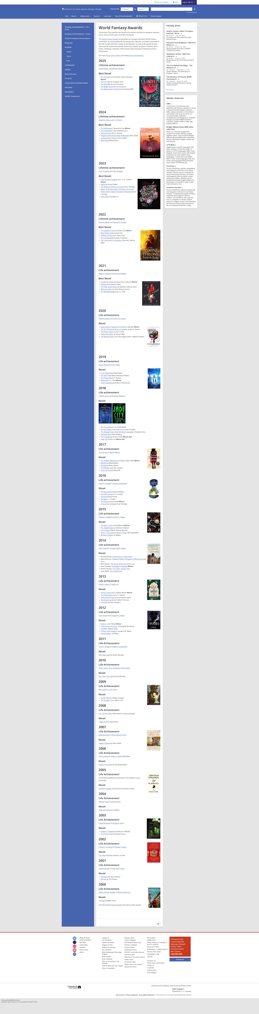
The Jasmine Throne (108, 231)
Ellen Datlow (103, 548)
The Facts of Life (107, 834)
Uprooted (104, 497)
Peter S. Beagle (104, 647)
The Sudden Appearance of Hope (113, 461)
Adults (69, 52)
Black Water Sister (107, 233)
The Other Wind (104, 855)
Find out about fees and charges (112, 966)
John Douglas (118, 171)
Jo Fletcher (118, 120)
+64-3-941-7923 (176, 954)
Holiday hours (151, 940)
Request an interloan (109, 947)
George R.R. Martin (118, 615)
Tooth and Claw (104, 810)
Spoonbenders (106, 434)
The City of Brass (107, 427)
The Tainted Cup (107, 77)
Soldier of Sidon (104, 743)
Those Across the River (109, 626)
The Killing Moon (107, 595)
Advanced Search (192, 12)
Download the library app (132, 942)
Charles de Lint (104, 396)
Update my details (108, 942)
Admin (82, 952)
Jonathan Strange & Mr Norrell (109, 788)
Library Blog (83, 945)
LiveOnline (150, 968)
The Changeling (106, 437)
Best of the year (70, 74)
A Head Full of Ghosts (108, 504)
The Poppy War (106, 378)
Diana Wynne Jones (119, 735)
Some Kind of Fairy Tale (109, 597)
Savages (104, 499)
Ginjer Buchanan (105, 120)
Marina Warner (115, 452)
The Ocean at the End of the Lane (122, 564)
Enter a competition (108, 968)
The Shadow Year (107, 700)
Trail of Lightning (107, 383)
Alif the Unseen (106, 593)
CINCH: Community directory (134, 952)
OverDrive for (173, 187)
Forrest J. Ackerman (106, 847)
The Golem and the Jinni (121, 569)
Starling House (106, 133)
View (170, 90)
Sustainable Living (153, 954)
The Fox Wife (105, 82)
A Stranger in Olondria (119, 566)
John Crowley (104, 756)
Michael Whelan (118, 69)
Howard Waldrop (120, 274)
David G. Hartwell (105, 483)
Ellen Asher (103, 690)
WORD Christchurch (72, 96)
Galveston (104, 877)
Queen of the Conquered (109, 327)
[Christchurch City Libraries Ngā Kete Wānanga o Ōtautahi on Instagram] (74, 946)
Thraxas (102, 901)
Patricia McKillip (129, 713)
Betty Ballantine (104, 735)
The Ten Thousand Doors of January (114, 329)
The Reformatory (107, 128)
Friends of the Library (154, 952)
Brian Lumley (103, 668)
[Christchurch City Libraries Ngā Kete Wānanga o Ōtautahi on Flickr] (74, 942)
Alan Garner (103, 615)
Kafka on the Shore (105, 765)
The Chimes (105, 501)
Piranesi (104, 284)
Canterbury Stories (130, 950)
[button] (161, 2)
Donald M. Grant (118, 823)
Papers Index (128, 959)
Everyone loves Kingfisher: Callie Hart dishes (181, 44)
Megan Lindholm (105, 274)
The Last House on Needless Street (113, 240)
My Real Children (107, 535)
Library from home (130, 967)
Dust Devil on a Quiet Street (122, 557)
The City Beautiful (107, 238)
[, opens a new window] (74, 990)
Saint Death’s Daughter (109, 179)
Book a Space (156, 16)
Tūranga (149, 956)
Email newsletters (85, 940)
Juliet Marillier (104, 69)
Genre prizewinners (136, 55)
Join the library (107, 940)
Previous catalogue (130, 945)
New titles (68, 87)
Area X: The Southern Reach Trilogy (114, 533)
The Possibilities (107, 131)
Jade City (104, 439)
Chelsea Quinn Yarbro (118, 548)
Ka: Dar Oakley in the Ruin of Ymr (113, 429)
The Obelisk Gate (107, 468)
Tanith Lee (114, 584)
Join (66, 16)
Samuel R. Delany (119, 222)
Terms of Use (120, 995)
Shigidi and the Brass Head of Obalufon (115, 136)
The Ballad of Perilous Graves (111, 187)
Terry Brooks (103, 452)
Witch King (104, 140)
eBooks (67, 69)
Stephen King (103, 802)
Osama (103, 624)
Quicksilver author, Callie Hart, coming (178, 55)
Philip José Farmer (118, 868)
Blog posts (69, 43)
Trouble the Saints (107, 282)
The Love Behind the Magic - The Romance (179, 66)
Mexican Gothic (106, 289)
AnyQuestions (151, 970)
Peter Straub (125, 668)
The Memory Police (108, 337)
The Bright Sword (107, 87)
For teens (68, 78)
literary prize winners (113, 55)
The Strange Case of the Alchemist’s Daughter (117, 432)
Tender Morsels (106, 698)
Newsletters (69, 92)
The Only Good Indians (109, 287)
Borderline (104, 463)
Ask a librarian (106, 950)
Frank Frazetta (104, 868)
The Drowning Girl (107, 600)
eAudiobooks (69, 65)
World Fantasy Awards (110, 39)
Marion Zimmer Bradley (107, 892)
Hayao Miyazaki (104, 365)
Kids (68, 61)
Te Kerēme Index (130, 962)
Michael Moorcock (123, 892)
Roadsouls (104, 465)
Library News (84, 950)
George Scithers (120, 847)
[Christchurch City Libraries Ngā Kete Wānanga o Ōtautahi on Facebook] (74, 938)
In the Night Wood (107, 373)
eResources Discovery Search (134, 957)
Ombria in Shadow (107, 831)
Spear (103, 184)
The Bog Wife (105, 84)
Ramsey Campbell (105, 517)
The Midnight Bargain (108, 292)
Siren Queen (105, 196)
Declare (103, 879)
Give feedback (152, 972)
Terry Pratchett (114, 668)
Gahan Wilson (115, 802)
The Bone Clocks (107, 525)
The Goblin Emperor (108, 528)
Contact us (150, 965)
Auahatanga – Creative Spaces (157, 949)
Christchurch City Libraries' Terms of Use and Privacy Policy (171, 985)
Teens (69, 56)
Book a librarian (107, 959)
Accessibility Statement (146, 995)
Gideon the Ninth (107, 334)
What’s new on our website (133, 964)
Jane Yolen (113, 690)
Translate (188, 991)
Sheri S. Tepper (119, 517)
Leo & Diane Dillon (105, 713)
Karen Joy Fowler (119, 319)
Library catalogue (130, 940)
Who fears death (104, 655)
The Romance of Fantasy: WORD (179, 78)
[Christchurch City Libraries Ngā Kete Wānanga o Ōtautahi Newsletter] (74, 954)
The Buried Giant (107, 492)
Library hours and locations (156, 963)
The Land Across (116, 571)
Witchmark (104, 380)
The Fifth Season (107, 494)
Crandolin (104, 602)
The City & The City (106, 676)
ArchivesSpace (129, 947)
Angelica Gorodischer (119, 647)
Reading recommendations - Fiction (78, 34)
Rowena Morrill (104, 222)
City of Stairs (105, 530)
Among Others (106, 634)
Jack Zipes (116, 365)
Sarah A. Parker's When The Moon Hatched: (179, 32)
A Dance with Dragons (109, 631)
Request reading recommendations (77, 38)
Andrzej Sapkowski (120, 483)
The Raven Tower (107, 332)
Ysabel (101, 722)
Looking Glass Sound (108, 138)
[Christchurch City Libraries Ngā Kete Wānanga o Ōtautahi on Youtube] (74, 950)
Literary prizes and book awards (76, 83)
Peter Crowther (104, 171)
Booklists (68, 47)
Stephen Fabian (116, 756)
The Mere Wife (106, 376)
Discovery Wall (129, 954)
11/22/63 (104, 629)
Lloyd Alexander (104, 823)
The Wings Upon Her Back (110, 89)
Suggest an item (107, 945)
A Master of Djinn (107, 235)
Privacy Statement (132, 995)
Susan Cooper (104, 584)
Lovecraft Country (107, 470)
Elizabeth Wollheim (118, 396)
